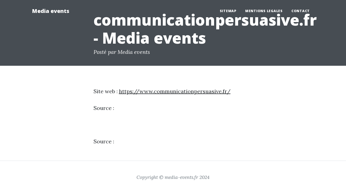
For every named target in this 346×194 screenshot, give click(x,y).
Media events (50, 11)
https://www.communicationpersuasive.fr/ (175, 91)
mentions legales (264, 11)
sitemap (228, 11)
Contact (300, 11)
